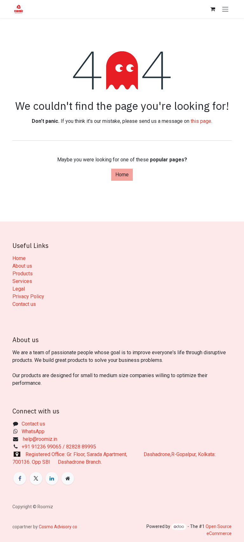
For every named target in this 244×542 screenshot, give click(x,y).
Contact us (24, 304)
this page (201, 121)
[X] (36, 478)
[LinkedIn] (51, 478)
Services (22, 281)
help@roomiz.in (39, 439)
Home (122, 175)
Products (22, 274)
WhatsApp (34, 431)
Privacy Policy (28, 296)
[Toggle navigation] (225, 9)
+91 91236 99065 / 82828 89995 (59, 447)
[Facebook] (19, 478)
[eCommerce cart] (212, 9)
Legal (18, 289)
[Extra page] (67, 478)
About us (22, 266)
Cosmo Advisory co (57, 526)
